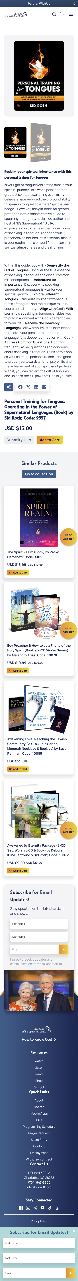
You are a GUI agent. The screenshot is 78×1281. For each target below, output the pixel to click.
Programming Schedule (39, 1126)
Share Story (39, 1140)
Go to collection (39, 474)
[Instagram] (28, 1208)
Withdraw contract (39, 1159)
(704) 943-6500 (39, 1182)
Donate (39, 1107)
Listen (39, 1067)
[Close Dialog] (74, 1231)
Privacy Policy (39, 1221)
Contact (39, 1146)
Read (39, 1074)
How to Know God (37, 1039)
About (39, 1100)
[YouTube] (42, 1208)
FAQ (39, 1120)
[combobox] (19, 440)
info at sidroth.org (39, 1187)
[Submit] (63, 949)
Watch (39, 1061)
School (39, 1087)
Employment (39, 1153)
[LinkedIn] (36, 387)
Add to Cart (50, 439)
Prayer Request (39, 1133)
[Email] (44, 387)
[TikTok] (50, 1208)
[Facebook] (20, 387)
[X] (28, 387)
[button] (74, 3)
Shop (39, 1081)
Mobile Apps (39, 1113)
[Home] (16, 14)
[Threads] (57, 1208)
